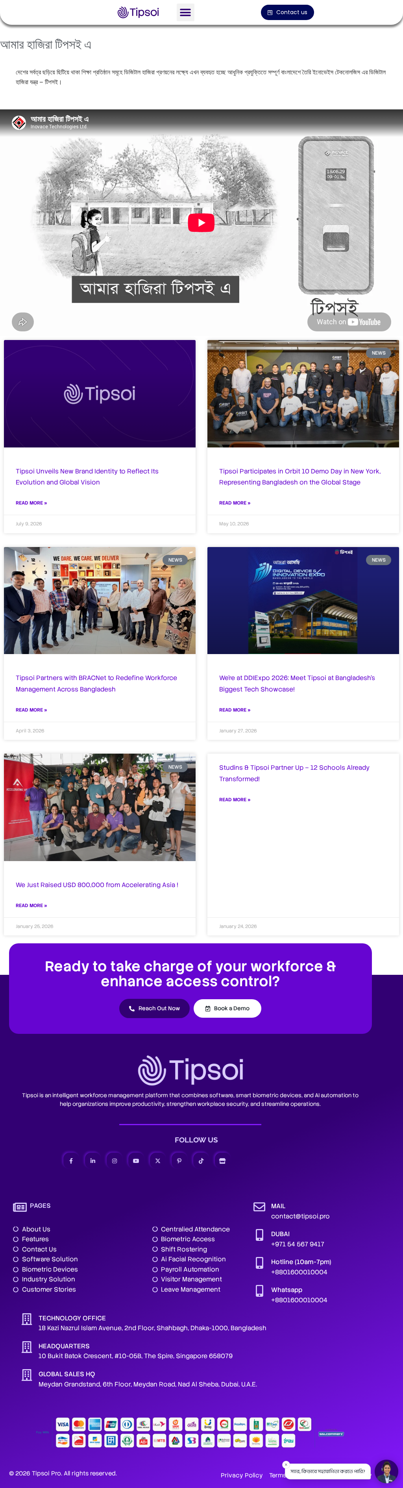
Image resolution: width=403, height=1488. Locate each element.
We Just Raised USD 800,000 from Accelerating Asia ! (97, 885)
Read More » (31, 503)
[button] (185, 12)
